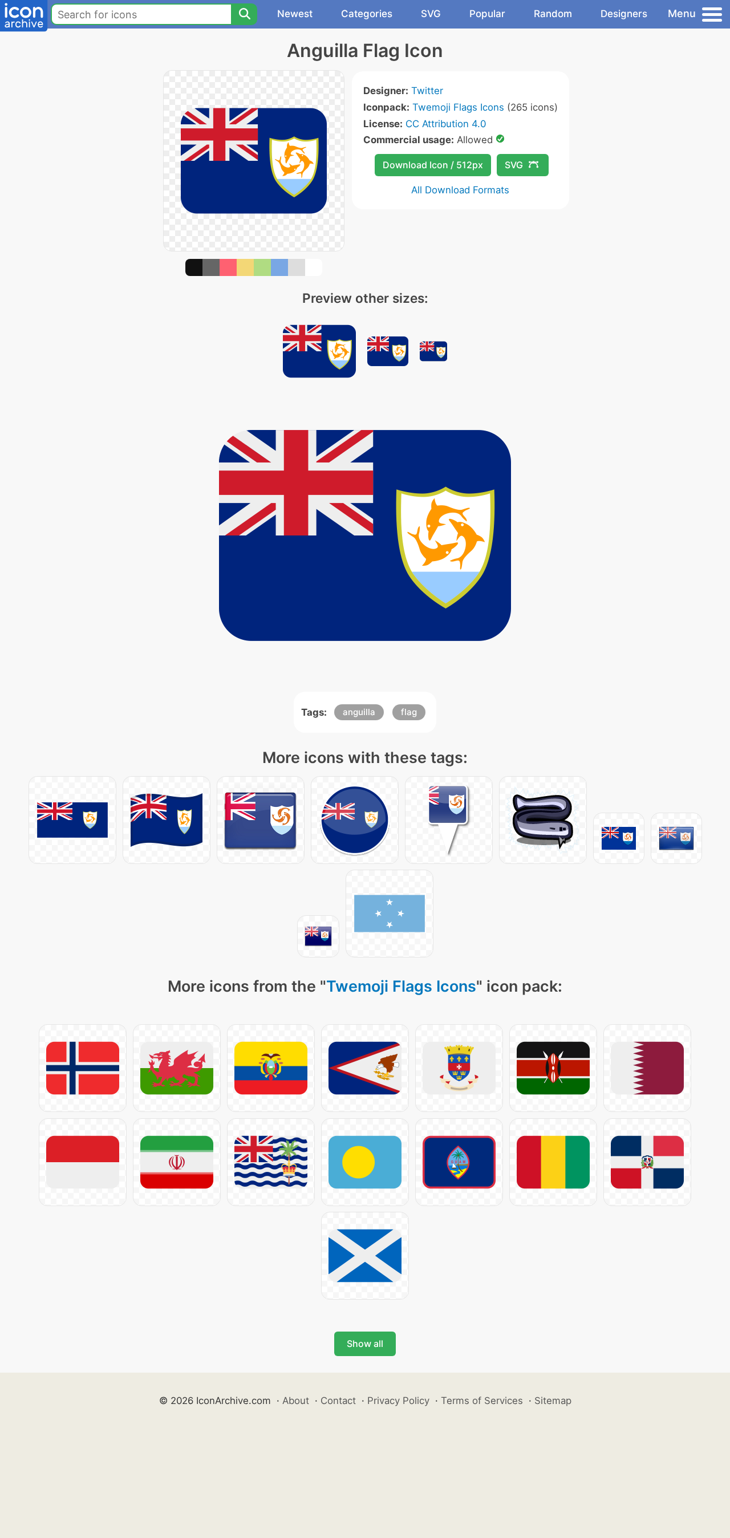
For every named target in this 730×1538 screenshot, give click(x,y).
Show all (365, 1343)
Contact (338, 1400)
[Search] (244, 14)
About (295, 1400)
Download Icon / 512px (433, 165)
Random (553, 13)
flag (409, 712)
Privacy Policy (398, 1400)
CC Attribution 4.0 (445, 123)
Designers (624, 13)
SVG (431, 13)
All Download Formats (460, 190)
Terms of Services (482, 1400)
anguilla (359, 712)
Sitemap (552, 1400)
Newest (295, 13)
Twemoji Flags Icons (458, 107)
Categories (366, 13)
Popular (487, 13)
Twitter (427, 90)
